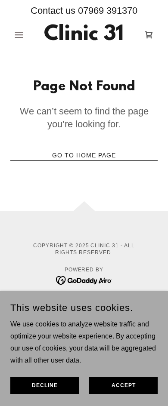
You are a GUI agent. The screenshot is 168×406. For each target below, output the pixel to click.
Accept (124, 385)
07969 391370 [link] (107, 10)
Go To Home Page (84, 155)
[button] (21, 34)
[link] (83, 35)
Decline (45, 385)
